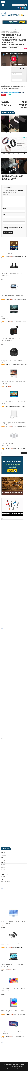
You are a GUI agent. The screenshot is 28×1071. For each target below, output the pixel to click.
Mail (9, 94)
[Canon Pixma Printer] (14, 124)
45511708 (7, 448)
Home (2, 29)
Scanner (3, 869)
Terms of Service (18, 1066)
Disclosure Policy (11, 1068)
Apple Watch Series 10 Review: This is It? (6, 104)
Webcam (3, 884)
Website (5, 220)
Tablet (3, 876)
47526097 (7, 1014)
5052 (7, 969)
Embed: (13, 78)
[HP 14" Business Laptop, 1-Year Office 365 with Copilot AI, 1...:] (14, 287)
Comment (5, 194)
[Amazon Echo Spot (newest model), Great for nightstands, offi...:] (14, 352)
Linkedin (16, 92)
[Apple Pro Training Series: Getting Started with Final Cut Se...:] (14, 374)
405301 (7, 299)
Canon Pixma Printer (8, 133)
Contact (19, 1068)
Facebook (4, 92)
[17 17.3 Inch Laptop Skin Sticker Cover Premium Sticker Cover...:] (14, 309)
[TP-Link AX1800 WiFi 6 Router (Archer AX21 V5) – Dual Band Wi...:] (14, 266)
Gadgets (3, 855)
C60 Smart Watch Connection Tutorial (13, 154)
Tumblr (21, 92)
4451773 (7, 947)
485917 (7, 256)
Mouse (3, 864)
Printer (3, 867)
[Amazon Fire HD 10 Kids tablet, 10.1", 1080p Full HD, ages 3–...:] (14, 394)
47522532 (7, 406)
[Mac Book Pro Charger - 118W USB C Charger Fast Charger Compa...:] (14, 414)
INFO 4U (22, 68)
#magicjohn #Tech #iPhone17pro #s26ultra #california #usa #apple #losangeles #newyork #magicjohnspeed (12, 177)
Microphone (4, 862)
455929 (7, 1036)
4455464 (7, 426)
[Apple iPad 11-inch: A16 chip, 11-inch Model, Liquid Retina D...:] (13, 1002)
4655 (7, 386)
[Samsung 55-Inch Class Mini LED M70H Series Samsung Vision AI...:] (13, 981)
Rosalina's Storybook (6, 253)
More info (24, 386)
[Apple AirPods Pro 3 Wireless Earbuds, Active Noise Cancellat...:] (14, 436)
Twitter (10, 92)
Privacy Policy (9, 1066)
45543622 (7, 364)
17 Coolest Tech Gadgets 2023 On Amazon (22, 104)
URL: (14, 71)
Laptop (3, 860)
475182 (7, 925)
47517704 (7, 342)
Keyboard (3, 857)
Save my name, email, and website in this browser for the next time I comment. (12, 228)
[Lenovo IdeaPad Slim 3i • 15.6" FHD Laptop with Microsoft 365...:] (13, 957)
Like (25, 48)
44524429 (7, 277)
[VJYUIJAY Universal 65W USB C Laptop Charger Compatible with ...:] (13, 935)
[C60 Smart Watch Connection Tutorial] (14, 145)
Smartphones (7, 29)
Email (4, 214)
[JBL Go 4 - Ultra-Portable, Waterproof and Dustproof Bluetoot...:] (14, 331)
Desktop (3, 852)
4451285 (7, 321)
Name (4, 208)
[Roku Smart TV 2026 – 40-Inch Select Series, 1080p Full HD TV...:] (13, 1024)
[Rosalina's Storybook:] (14, 246)
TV (2, 879)
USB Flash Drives (5, 881)
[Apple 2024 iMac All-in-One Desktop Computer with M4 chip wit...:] (13, 914)
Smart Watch (4, 872)
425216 (7, 992)
